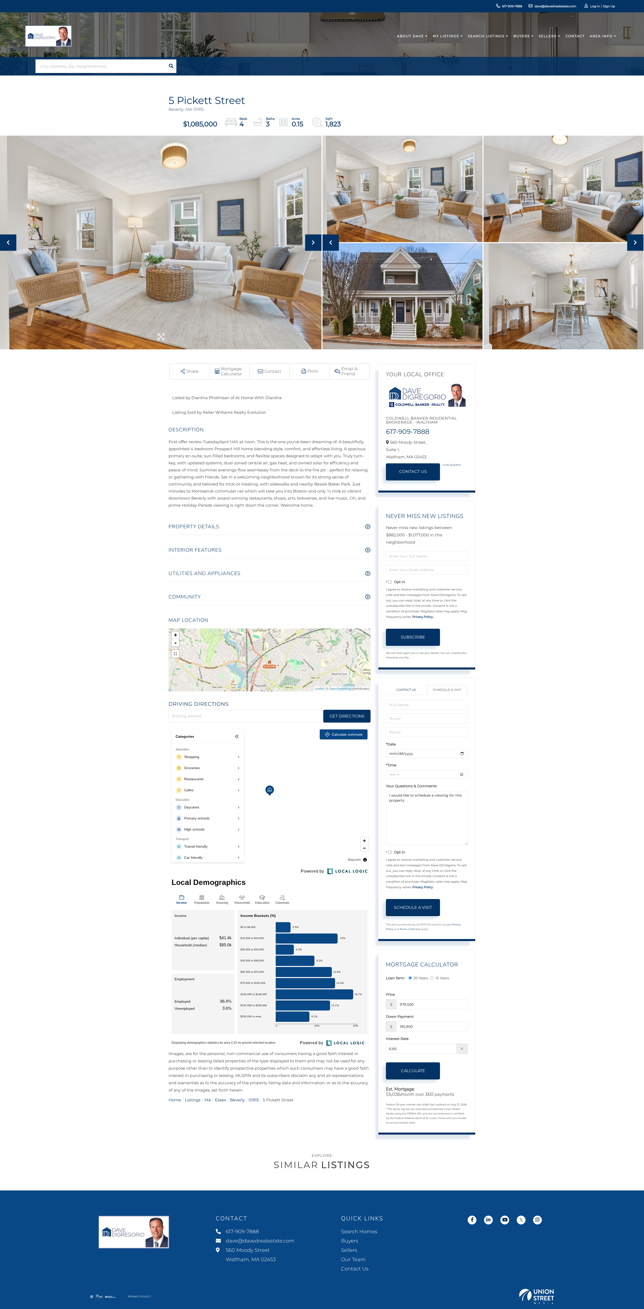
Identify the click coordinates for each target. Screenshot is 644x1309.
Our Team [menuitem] (353, 1260)
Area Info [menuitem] (601, 36)
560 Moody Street (250, 1255)
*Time (391, 765)
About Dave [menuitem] (410, 36)
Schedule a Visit (447, 690)
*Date (391, 744)
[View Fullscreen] (175, 654)
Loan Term (395, 978)
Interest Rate (397, 1038)
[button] (171, 66)
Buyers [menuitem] (521, 36)
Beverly (237, 1100)
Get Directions (347, 716)
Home (175, 1100)
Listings (192, 1100)
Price (390, 994)
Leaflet (319, 688)
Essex (220, 1100)
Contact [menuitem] (575, 36)
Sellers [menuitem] (547, 36)
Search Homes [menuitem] (359, 1232)
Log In (595, 6)
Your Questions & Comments (411, 786)
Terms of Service (410, 929)
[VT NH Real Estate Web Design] (536, 1296)
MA (208, 1100)
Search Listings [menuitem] (486, 36)
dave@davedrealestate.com (555, 6)
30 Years (421, 978)
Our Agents (451, 465)
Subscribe (413, 637)
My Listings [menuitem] (446, 36)
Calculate (413, 1070)
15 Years (442, 978)
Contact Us (413, 471)
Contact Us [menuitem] (355, 1269)
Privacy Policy (422, 617)
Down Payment (400, 1016)
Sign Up (609, 6)
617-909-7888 (512, 6)
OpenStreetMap (340, 688)
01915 (254, 1100)
